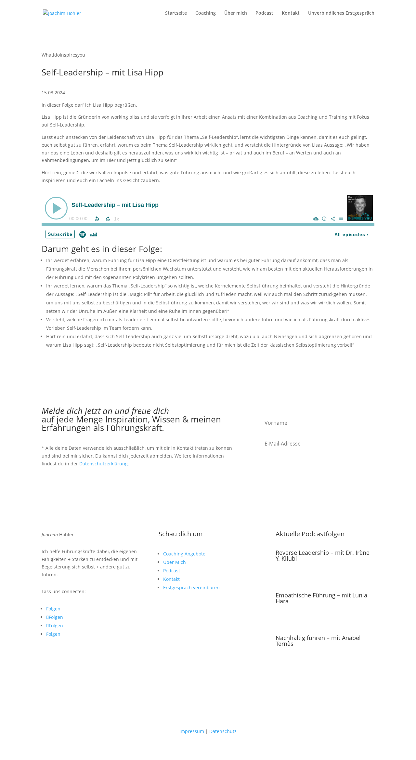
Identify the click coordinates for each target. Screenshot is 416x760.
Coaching (205, 13)
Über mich (235, 13)
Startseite (176, 13)
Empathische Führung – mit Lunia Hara (321, 598)
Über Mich (174, 562)
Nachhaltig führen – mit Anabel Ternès (318, 640)
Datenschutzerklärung (103, 463)
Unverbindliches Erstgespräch (341, 13)
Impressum (191, 731)
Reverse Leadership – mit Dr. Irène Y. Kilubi (323, 555)
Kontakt (291, 13)
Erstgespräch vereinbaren (191, 587)
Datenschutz (223, 731)
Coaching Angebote (184, 554)
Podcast (264, 13)
